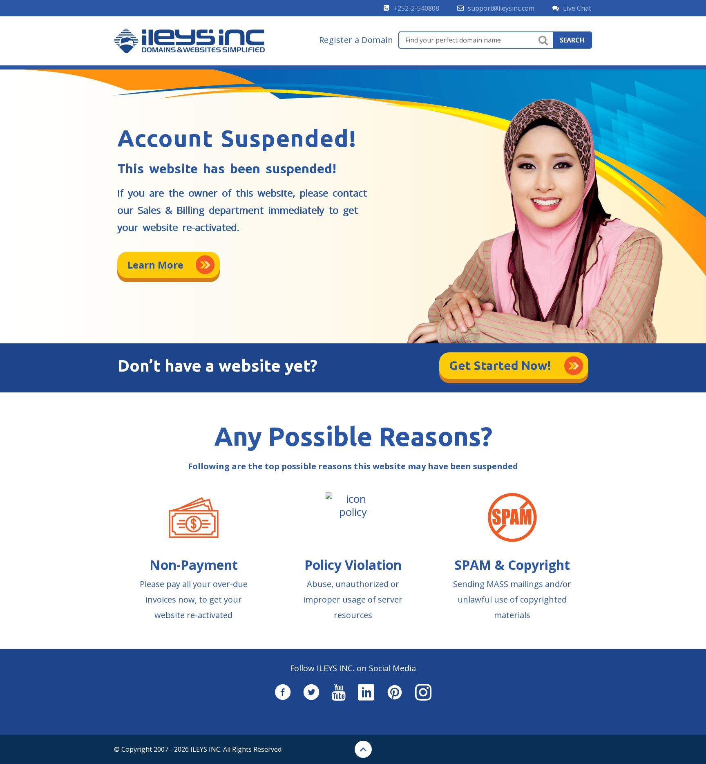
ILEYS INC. (205, 749)
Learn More (155, 264)
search (572, 40)
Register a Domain (356, 40)
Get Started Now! (500, 365)
